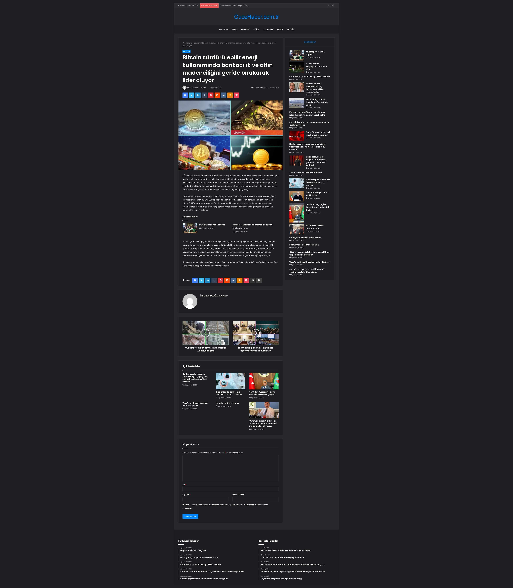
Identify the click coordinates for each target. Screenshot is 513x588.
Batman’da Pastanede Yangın (304, 244)
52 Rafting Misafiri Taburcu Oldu (315, 227)
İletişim (290, 29)
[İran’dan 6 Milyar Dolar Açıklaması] (296, 196)
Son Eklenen (310, 42)
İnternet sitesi (238, 495)
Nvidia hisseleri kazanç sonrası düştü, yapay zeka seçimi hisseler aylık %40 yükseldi (195, 378)
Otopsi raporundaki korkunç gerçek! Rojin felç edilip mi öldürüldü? (309, 253)
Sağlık (256, 29)
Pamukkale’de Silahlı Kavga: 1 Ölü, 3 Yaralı (237, 6)
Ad (184, 485)
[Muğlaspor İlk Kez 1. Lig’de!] (190, 228)
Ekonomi (245, 29)
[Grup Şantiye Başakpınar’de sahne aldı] (296, 67)
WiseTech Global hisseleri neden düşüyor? (195, 404)
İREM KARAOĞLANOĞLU (196, 88)
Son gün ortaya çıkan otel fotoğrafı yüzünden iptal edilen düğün (306, 270)
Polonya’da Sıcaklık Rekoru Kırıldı (305, 237)
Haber (235, 29)
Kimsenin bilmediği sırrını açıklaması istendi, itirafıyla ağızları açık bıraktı (307, 113)
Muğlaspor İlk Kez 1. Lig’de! (212, 224)
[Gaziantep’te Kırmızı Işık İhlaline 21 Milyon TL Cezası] (230, 381)
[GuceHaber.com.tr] (256, 16)
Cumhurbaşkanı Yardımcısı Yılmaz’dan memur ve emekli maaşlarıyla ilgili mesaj (263, 423)
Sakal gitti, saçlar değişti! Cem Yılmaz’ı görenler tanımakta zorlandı (316, 161)
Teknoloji (268, 29)
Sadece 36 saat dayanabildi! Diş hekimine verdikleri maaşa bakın (315, 87)
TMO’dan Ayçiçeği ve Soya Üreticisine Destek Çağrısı (262, 393)
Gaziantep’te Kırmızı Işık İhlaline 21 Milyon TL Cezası (229, 393)
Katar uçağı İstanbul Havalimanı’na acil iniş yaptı (317, 102)
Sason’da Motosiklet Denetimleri (305, 172)
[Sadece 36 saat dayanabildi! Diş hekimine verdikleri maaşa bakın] (296, 87)
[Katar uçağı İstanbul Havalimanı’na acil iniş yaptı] (296, 103)
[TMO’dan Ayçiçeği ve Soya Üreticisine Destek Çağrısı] (264, 381)
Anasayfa (223, 29)
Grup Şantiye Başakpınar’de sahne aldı (316, 66)
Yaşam (280, 29)
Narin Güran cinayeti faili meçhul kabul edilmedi (318, 133)
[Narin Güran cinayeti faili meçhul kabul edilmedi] (296, 136)
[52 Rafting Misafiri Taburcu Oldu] (296, 229)
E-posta (186, 495)
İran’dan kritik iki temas (227, 403)
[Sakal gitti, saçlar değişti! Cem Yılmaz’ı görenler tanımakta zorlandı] (296, 161)
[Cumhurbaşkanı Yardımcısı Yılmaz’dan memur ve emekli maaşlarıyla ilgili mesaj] (264, 410)
